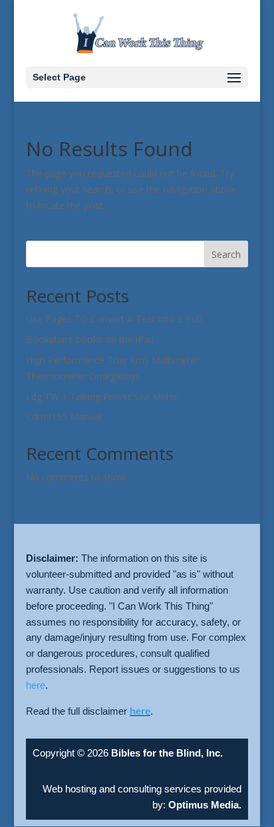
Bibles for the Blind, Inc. (167, 753)
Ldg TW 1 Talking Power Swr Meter (102, 396)
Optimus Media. (203, 804)
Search (226, 254)
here (35, 685)
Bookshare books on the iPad (90, 339)
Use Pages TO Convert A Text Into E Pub (114, 318)
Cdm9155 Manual (64, 416)
